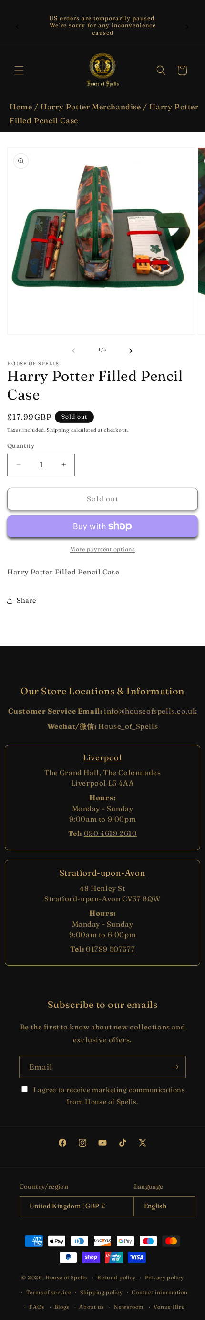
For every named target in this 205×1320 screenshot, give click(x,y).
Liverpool (102, 757)
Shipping (58, 430)
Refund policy (116, 1277)
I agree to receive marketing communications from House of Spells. (108, 1095)
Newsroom (129, 1306)
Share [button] (26, 600)
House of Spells (66, 1277)
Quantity (20, 445)
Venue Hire (169, 1306)
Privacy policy (164, 1277)
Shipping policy (101, 1292)
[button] (19, 70)
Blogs (61, 1306)
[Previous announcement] (17, 25)
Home (21, 106)
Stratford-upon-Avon (102, 872)
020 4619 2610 (110, 833)
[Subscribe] (174, 1067)
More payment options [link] (102, 548)
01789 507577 (110, 948)
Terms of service (48, 1292)
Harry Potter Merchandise (91, 106)
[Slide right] (131, 349)
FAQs (36, 1306)
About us (91, 1306)
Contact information (159, 1292)
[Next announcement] (187, 25)
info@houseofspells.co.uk (150, 710)
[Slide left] (74, 349)
